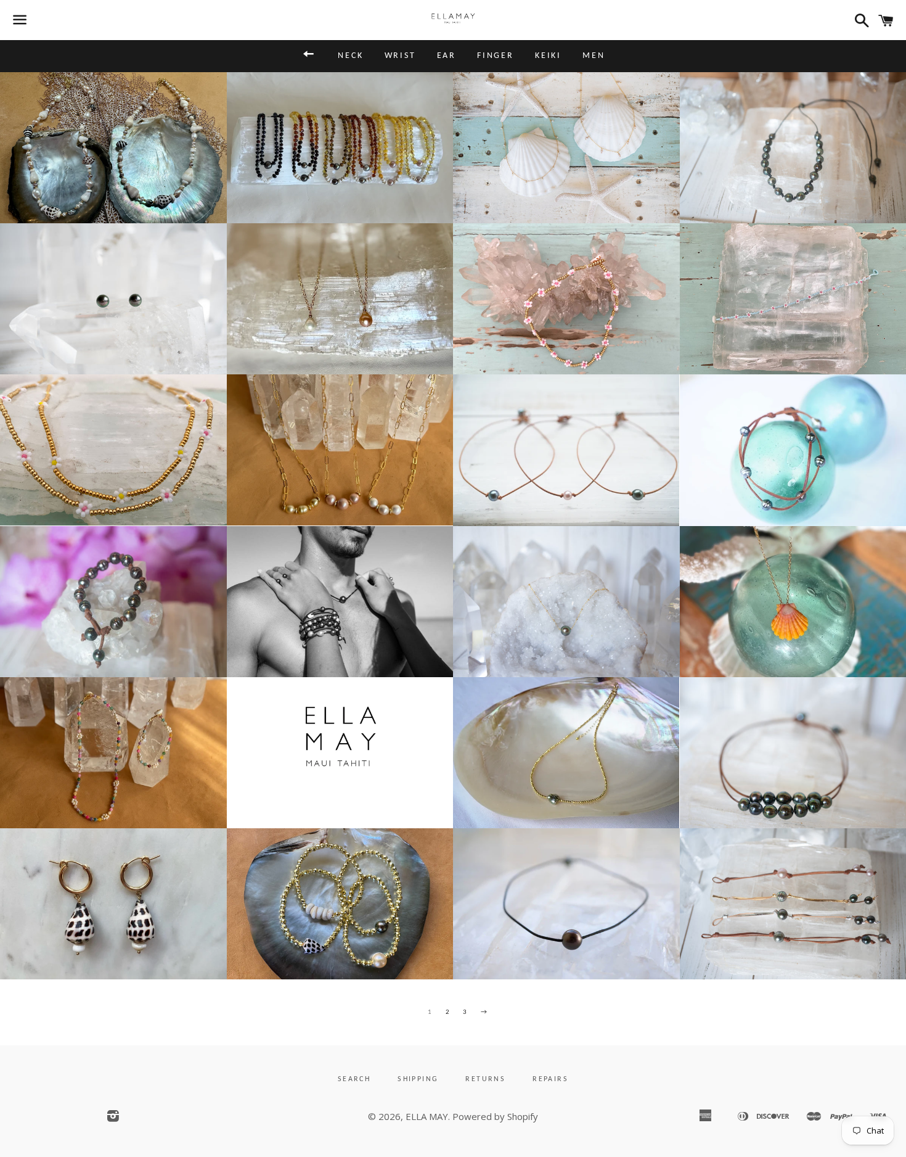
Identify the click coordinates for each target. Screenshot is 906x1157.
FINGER (495, 55)
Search (354, 1079)
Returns (485, 1079)
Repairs (550, 1079)
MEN (593, 55)
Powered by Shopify (495, 1116)
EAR (446, 55)
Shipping (418, 1079)
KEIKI (548, 55)
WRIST (400, 55)
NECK (350, 55)
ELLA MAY (427, 1116)
